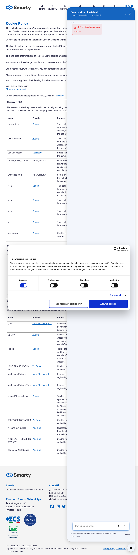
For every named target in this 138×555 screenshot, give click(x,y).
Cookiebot (59, 95)
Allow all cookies (108, 304)
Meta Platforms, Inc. (42, 323)
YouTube (36, 366)
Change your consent (16, 89)
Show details (116, 295)
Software (65, 9)
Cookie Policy (121, 548)
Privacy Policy (109, 548)
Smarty (52, 9)
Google (35, 124)
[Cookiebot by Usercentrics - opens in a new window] (116, 249)
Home (42, 9)
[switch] (54, 285)
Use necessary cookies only (69, 304)
